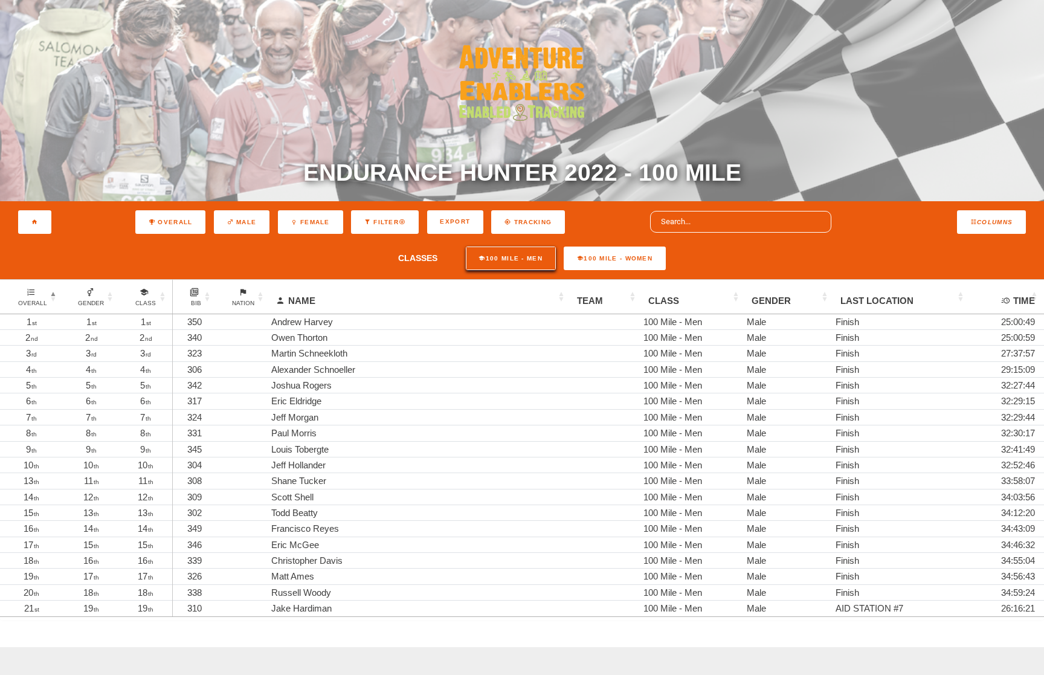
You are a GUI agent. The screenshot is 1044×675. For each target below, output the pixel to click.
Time (1024, 301)
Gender (771, 301)
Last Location (877, 301)
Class (663, 301)
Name (301, 301)
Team (590, 301)
